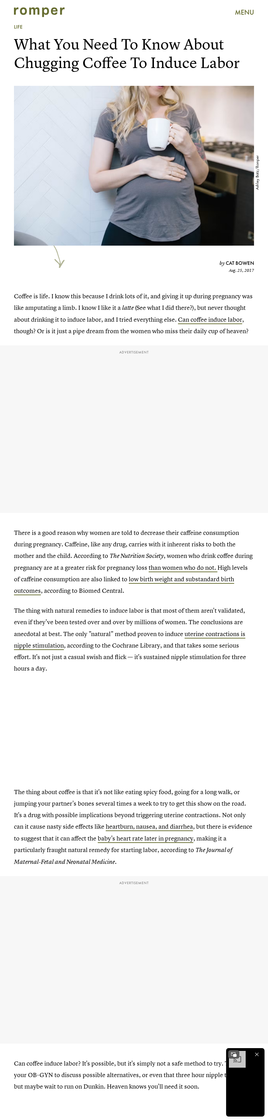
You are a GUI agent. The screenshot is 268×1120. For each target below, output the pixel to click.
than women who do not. (183, 567)
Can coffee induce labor (210, 319)
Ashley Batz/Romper (257, 172)
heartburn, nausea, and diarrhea (149, 826)
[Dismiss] (256, 1054)
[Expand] (233, 1054)
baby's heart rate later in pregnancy (145, 838)
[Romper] (39, 12)
